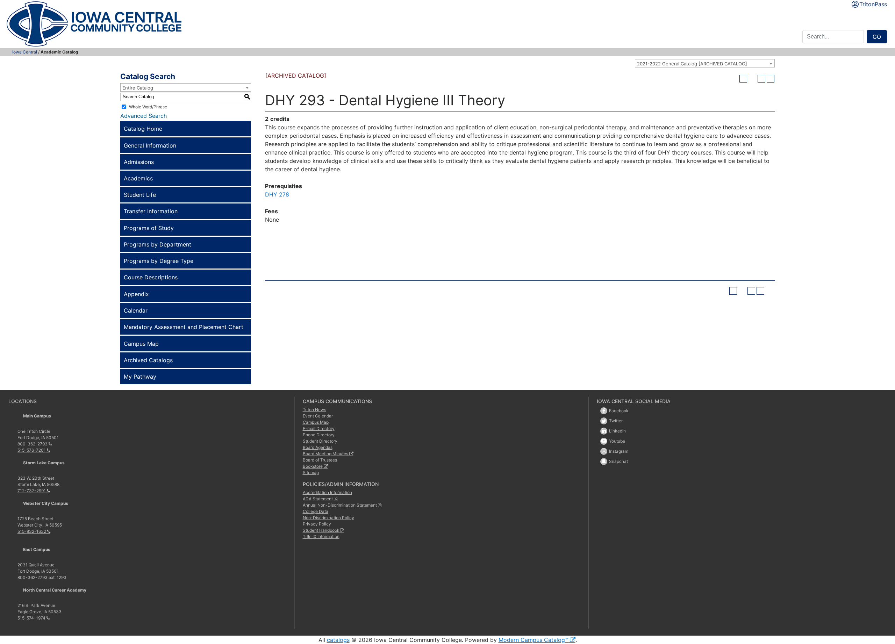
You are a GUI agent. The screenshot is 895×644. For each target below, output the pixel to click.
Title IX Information (321, 536)
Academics (138, 178)
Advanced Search (143, 115)
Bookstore (313, 466)
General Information (150, 145)
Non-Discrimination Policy (328, 517)
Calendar (136, 310)
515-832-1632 (31, 531)
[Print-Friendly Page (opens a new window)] (761, 79)
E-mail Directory (319, 428)
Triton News (314, 409)
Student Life (140, 194)
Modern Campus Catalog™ (533, 639)
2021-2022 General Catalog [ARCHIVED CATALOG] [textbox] (692, 63)
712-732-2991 (31, 490)
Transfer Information (151, 211)
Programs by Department (157, 244)
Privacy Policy (317, 524)
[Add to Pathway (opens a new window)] (743, 79)
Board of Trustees (320, 460)
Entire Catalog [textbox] (137, 88)
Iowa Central (24, 52)
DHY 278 (277, 194)
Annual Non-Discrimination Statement (340, 505)
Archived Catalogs (148, 360)
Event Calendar (318, 415)
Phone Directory (319, 434)
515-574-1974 (31, 618)
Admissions (139, 161)
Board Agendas (317, 447)
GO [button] (877, 36)
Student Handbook (321, 530)
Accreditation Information (327, 492)
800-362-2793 (32, 443)
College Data (315, 511)
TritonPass (873, 4)
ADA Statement (318, 498)
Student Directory (320, 441)
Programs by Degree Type (158, 260)
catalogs (338, 639)
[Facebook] (603, 410)
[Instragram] (603, 451)
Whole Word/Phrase (148, 106)
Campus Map (141, 343)
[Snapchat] (603, 461)
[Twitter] (603, 420)
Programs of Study (149, 227)
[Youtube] (603, 441)
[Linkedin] (603, 431)
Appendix (136, 294)
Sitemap (311, 472)
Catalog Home (143, 128)
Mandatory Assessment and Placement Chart (183, 326)
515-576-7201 (31, 450)
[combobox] (705, 63)
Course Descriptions (151, 277)
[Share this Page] (752, 79)
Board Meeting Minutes (325, 453)
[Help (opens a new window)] (770, 79)
